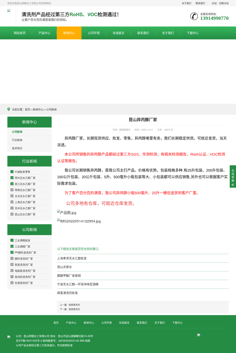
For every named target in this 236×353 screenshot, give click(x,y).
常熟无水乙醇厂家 (23, 190)
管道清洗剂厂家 (22, 264)
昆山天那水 (64, 267)
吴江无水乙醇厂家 (23, 184)
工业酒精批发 (20, 240)
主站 (214, 3)
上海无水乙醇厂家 (23, 202)
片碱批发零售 (20, 171)
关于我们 (186, 3)
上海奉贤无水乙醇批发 (72, 258)
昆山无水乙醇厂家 (23, 214)
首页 (27, 109)
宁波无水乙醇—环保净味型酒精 (77, 284)
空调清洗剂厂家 (22, 283)
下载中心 (193, 33)
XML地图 (85, 340)
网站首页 (20, 33)
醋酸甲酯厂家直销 (69, 275)
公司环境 (94, 33)
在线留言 (118, 33)
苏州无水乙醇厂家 (23, 208)
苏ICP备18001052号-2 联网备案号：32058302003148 (47, 340)
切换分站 (224, 3)
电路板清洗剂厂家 (23, 270)
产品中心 (44, 33)
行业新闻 (17, 140)
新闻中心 (69, 33)
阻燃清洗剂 (74, 304)
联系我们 (200, 3)
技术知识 (17, 148)
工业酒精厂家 (20, 246)
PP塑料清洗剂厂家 (23, 252)
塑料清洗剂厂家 (22, 258)
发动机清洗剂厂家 (23, 277)
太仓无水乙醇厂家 (23, 196)
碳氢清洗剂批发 (67, 293)
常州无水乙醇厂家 (23, 178)
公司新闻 (51, 109)
